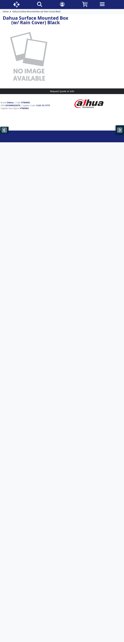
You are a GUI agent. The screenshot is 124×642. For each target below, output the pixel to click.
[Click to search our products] (39, 4)
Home (6, 11)
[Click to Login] (62, 4)
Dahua (10, 102)
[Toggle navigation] (108, 7)
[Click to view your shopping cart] (85, 4)
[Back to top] (119, 637)
